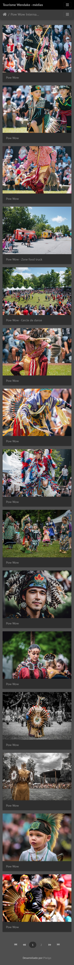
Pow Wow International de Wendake (25, 14)
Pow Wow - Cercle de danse (24, 320)
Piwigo (47, 958)
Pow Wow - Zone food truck (24, 259)
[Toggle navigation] (67, 4)
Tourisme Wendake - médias (23, 5)
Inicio (5, 14)
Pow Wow (12, 77)
